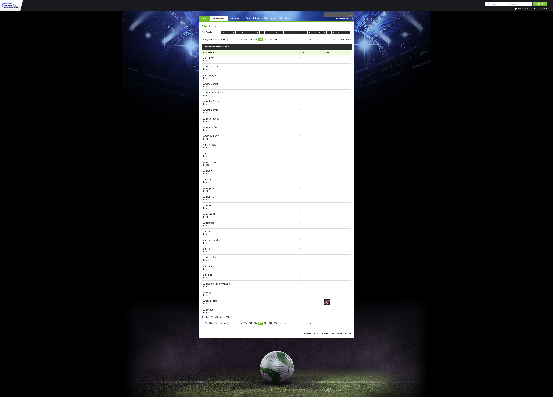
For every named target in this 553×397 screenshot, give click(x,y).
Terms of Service (338, 333)
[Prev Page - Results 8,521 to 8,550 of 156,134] (229, 39)
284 (250, 39)
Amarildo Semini (211, 101)
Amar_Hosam (210, 162)
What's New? (219, 18)
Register (543, 8)
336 (280, 39)
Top (349, 333)
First (224, 39)
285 (255, 39)
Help (535, 8)
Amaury (207, 292)
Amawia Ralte (210, 300)
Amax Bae (208, 309)
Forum (205, 18)
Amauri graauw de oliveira (216, 283)
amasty (207, 179)
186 (235, 39)
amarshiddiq (209, 144)
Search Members (341, 39)
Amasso (207, 170)
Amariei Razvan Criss (214, 92)
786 (290, 39)
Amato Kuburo (210, 257)
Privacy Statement (321, 333)
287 (265, 39)
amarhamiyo (209, 75)
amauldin (208, 274)
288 (270, 39)
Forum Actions (253, 18)
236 (240, 39)
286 (260, 39)
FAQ (280, 18)
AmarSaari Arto (211, 136)
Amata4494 (209, 214)
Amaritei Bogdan (211, 118)
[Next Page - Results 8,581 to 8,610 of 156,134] (303, 39)
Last (307, 39)
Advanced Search (344, 19)
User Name (208, 52)
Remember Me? (524, 9)
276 (245, 39)
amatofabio (209, 266)
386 (285, 39)
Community (236, 18)
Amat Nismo (209, 205)
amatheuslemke (211, 240)
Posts (301, 52)
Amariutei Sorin (211, 127)
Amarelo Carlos (211, 66)
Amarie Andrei (210, 83)
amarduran (208, 57)
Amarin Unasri (210, 109)
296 (275, 39)
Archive (307, 333)
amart (206, 153)
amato (206, 248)
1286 (297, 39)
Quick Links (269, 18)
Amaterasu (209, 222)
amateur (207, 231)
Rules (287, 18)
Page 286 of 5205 (212, 39)
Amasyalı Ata (210, 188)
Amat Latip (208, 196)
